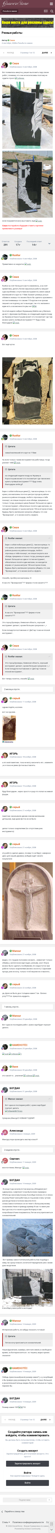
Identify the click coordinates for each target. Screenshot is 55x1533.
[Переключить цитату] (6, 446)
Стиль (5, 1522)
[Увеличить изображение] (19, 78)
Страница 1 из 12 (28, 53)
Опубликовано (23, 67)
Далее (45, 53)
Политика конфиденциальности (28, 1522)
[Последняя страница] (51, 53)
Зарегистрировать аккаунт (27, 1463)
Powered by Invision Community (27, 1529)
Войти (27, 1483)
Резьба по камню (25, 43)
